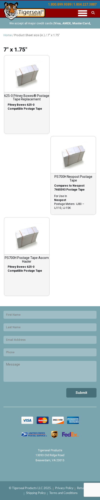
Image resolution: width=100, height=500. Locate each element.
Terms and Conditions (63, 493)
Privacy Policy (64, 488)
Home (7, 35)
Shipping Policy (36, 493)
